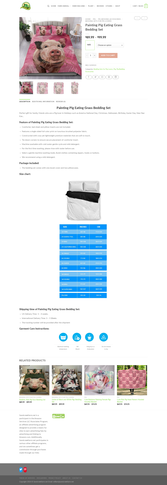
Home (53, 6)
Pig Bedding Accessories (109, 19)
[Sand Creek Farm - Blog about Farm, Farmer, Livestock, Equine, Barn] (31, 6)
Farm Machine (78, 6)
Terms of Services (27, 478)
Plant (90, 6)
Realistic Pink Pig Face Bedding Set (32, 400)
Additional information (43, 101)
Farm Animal (63, 6)
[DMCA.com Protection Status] (58, 416)
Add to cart (108, 55)
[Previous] (23, 48)
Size (89, 45)
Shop (117, 6)
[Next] (77, 48)
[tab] (24, 101)
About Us (66, 478)
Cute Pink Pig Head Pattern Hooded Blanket (130, 401)
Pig (94, 19)
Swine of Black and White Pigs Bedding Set (66, 401)
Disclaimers (42, 478)
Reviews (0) (61, 101)
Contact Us (77, 478)
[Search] (48, 6)
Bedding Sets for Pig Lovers (98, 21)
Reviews (100, 6)
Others (109, 6)
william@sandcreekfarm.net (63, 482)
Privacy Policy (55, 478)
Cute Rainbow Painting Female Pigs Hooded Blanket (97, 401)
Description (24, 101)
